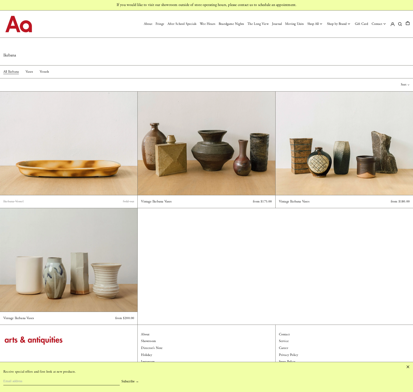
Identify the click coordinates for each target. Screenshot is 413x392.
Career (283, 348)
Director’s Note (152, 348)
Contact (284, 334)
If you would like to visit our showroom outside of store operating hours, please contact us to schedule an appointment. (207, 4)
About (145, 334)
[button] (408, 24)
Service (284, 341)
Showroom (148, 341)
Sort (403, 84)
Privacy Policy (288, 355)
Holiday (146, 355)
